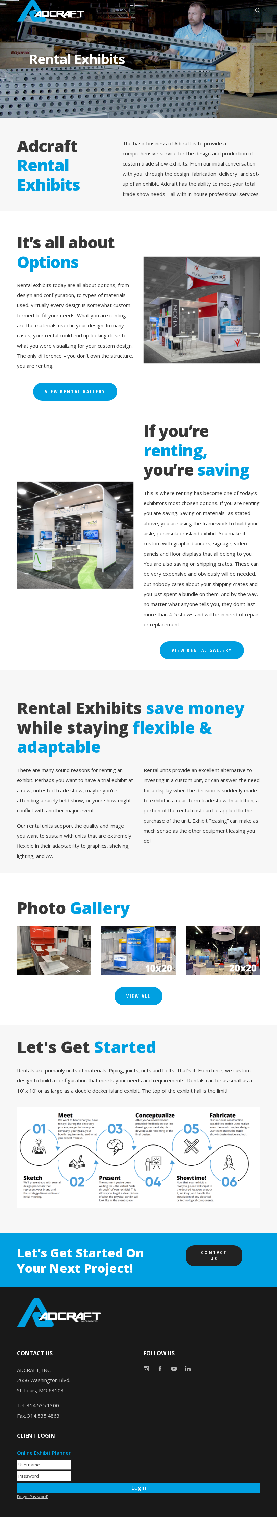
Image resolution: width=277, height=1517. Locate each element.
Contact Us (214, 1255)
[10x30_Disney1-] (223, 950)
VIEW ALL (138, 996)
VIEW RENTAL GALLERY (75, 391)
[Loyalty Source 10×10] (54, 950)
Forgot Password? (32, 1496)
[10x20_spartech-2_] (138, 950)
